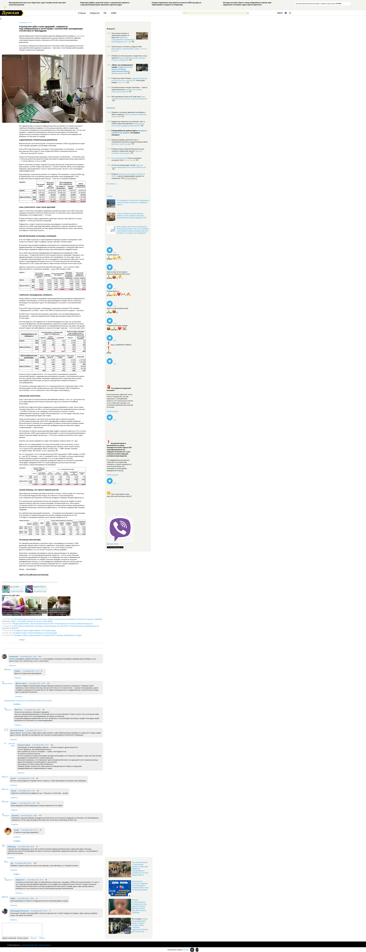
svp (12, 863)
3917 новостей (37, 591)
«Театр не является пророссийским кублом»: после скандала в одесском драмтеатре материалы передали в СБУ (131, 215)
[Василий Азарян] (6, 731)
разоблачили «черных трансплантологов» (127, 90)
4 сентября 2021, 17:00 (26, 778)
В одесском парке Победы (121, 78)
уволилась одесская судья (121, 144)
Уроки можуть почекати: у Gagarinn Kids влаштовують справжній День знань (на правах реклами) (140, 885)
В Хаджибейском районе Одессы (125, 131)
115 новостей (14, 591)
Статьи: (109, 196)
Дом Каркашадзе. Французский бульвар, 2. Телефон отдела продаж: (318, 3)
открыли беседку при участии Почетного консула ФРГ (129, 79)
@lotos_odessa (21, 683)
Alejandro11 (20, 880)
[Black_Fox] (8, 710)
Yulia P (13, 778)
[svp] (6, 862)
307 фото (20, 591)
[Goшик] (5, 802)
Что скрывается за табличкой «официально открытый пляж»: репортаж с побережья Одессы (133, 202)
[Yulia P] (5, 777)
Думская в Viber (112, 544)
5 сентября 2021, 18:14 (35, 880)
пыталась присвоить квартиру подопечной (129, 115)
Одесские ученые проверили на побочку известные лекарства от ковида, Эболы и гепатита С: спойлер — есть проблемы (59, 611)
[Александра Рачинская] (5, 914)
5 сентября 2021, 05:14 (29, 830)
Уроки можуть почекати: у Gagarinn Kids (127, 47)
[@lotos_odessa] (7, 683)
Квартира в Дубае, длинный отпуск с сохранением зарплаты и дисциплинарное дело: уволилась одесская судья (104, 4)
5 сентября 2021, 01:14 (33, 730)
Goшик (14, 803)
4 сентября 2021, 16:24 (28, 656)
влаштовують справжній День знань (125, 49)
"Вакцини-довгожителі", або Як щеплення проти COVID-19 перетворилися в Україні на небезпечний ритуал (52, 624)
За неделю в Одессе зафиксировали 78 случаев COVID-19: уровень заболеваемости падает (48, 635)
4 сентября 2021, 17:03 (26, 791)
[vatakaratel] (4, 658)
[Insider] (7, 834)
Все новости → (112, 184)
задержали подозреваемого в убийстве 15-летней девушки (123, 39)
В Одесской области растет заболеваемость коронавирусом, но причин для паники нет (13, 612)
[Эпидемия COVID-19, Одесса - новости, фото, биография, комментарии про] (29, 592)
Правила (33, 938)
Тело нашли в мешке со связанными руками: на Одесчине (120, 35)
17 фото (44, 591)
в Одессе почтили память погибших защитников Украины (122, 69)
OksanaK (15, 815)
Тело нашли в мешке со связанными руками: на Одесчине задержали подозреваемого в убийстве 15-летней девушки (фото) (140, 868)
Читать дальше (112, 411)
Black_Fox (18, 710)
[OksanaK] (5, 816)
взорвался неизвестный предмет (129, 132)
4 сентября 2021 (24, 22)
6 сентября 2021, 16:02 (25, 898)
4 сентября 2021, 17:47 (26, 803)
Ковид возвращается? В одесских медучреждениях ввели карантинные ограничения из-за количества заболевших (36, 611)
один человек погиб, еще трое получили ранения (128, 98)
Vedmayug (12, 847)
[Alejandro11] (8, 880)
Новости (94, 13)
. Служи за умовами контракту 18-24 (126, 159)
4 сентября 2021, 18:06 (28, 815)
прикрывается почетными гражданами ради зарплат (128, 125)
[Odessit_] (8, 669)
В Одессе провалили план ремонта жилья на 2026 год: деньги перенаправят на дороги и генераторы (176, 4)
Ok (192, 950)
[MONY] (5, 897)
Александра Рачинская (19, 911)
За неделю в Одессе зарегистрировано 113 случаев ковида (35, 633)
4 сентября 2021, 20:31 (23, 863)
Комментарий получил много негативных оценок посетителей (27, 701)
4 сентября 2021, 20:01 (25, 847)
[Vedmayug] (3, 847)
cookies (186, 950)
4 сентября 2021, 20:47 (32, 710)
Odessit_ (17, 671)
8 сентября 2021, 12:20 (38, 911)
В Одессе (115, 174)
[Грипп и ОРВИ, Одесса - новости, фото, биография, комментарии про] (6, 592)
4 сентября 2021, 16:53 (36, 683)
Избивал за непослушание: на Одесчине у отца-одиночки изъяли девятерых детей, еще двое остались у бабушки (139, 906)
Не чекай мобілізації (119, 158)
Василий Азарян (17, 730)
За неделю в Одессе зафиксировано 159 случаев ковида (35, 630)
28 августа (111, 108)
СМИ (113, 13)
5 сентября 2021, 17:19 (31, 671)
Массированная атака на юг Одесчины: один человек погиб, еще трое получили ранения (37, 4)
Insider (16, 830)
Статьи (82, 13)
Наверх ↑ (22, 640)
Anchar (13, 791)
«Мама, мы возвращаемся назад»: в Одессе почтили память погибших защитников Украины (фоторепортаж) (140, 925)
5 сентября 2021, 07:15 (40, 745)
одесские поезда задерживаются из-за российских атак (129, 166)
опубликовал (80, 36)
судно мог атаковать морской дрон (127, 152)
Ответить (12, 665)
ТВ (104, 13)
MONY (12, 898)
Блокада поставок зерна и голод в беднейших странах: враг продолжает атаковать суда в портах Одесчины (247, 4)
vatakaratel (13, 656)
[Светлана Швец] (9, 746)
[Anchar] (5, 789)
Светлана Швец (24, 745)
